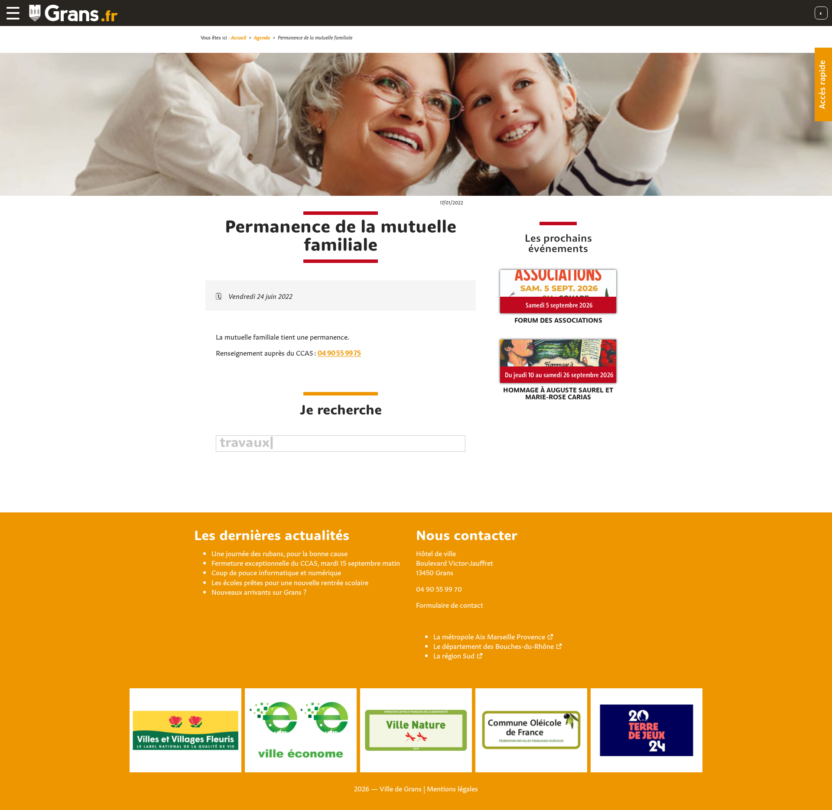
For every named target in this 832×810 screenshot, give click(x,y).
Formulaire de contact (449, 604)
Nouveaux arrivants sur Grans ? (258, 591)
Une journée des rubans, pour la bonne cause (279, 552)
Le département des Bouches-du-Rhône (493, 645)
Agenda (262, 37)
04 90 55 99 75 (339, 352)
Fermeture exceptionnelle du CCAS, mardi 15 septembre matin (305, 562)
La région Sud (453, 655)
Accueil (238, 37)
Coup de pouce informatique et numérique (276, 572)
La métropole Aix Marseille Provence (489, 636)
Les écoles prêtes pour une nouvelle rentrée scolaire (289, 581)
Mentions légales (452, 788)
